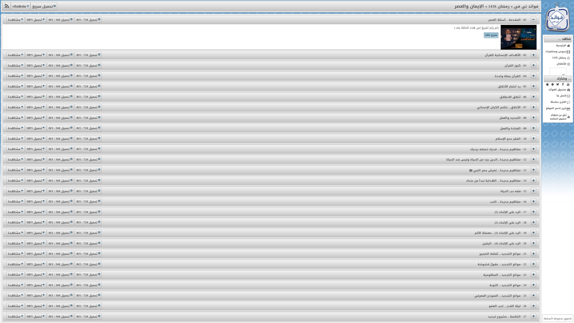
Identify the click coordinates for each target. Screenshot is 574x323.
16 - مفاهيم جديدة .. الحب (508, 202)
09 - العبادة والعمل (513, 128)
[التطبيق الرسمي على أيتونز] (548, 84)
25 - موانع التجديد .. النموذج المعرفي (500, 296)
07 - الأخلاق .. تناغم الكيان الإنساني (501, 107)
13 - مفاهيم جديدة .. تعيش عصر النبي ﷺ (497, 170)
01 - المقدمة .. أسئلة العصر (507, 20)
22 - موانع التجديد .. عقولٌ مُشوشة (502, 264)
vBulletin (19, 6)
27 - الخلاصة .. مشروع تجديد (507, 316)
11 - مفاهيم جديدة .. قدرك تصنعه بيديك (498, 149)
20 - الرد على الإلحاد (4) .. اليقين (504, 243)
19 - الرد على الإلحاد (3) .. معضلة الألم (500, 233)
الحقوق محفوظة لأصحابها (558, 318)
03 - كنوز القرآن (515, 65)
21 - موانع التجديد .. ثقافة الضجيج (502, 254)
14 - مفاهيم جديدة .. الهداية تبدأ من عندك (496, 180)
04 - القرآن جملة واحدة (510, 76)
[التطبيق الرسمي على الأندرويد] (553, 84)
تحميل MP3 (34, 20)
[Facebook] (563, 84)
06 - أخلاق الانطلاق (513, 97)
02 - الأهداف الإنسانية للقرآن (505, 55)
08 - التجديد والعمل (512, 118)
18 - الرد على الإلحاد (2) (510, 222)
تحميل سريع (42, 6)
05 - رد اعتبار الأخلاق (512, 86)
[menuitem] (558, 46)
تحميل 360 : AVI (59, 20)
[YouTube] (568, 84)
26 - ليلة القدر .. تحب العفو (507, 306)
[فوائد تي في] (557, 31)
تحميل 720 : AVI (86, 20)
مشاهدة (14, 20)
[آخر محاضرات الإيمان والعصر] (7, 6)
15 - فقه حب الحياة (513, 191)
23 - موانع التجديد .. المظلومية (504, 275)
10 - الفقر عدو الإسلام (511, 139)
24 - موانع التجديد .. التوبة (507, 285)
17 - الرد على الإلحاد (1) (510, 212)
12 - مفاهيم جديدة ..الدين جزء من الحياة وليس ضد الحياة (486, 159)
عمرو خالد (491, 35)
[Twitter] (558, 84)
